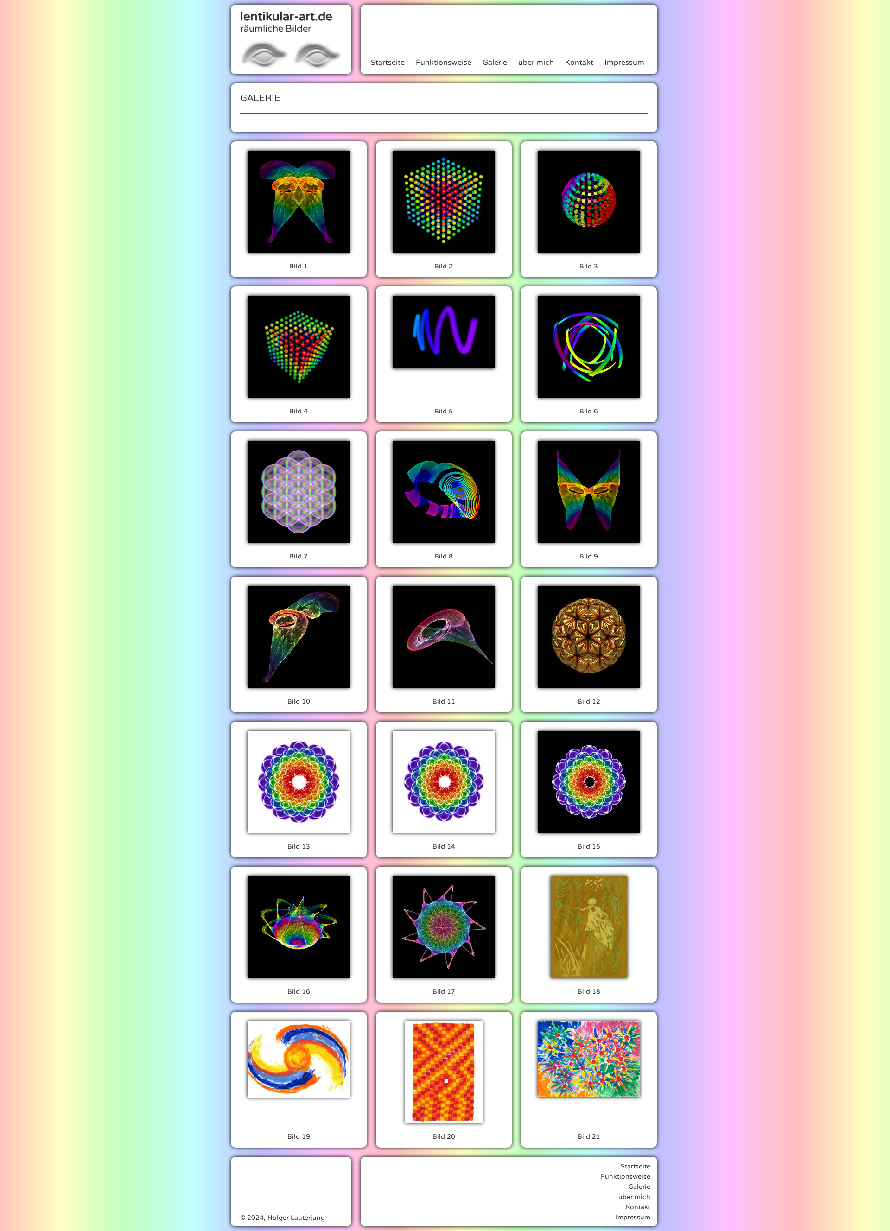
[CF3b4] (589, 492)
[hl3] (589, 347)
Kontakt (579, 62)
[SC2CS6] (298, 347)
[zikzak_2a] (443, 332)
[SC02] (443, 202)
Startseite (388, 62)
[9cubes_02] (298, 492)
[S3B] (589, 202)
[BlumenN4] (589, 1059)
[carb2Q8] (589, 637)
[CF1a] (443, 637)
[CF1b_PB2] (298, 637)
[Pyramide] (443, 1072)
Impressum (624, 62)
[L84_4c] (443, 492)
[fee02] (589, 927)
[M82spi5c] (443, 782)
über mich (536, 62)
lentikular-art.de (286, 16)
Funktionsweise (443, 62)
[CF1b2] (298, 202)
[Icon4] (298, 927)
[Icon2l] (443, 927)
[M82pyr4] (298, 782)
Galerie (495, 62)
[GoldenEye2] (298, 1059)
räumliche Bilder (276, 28)
